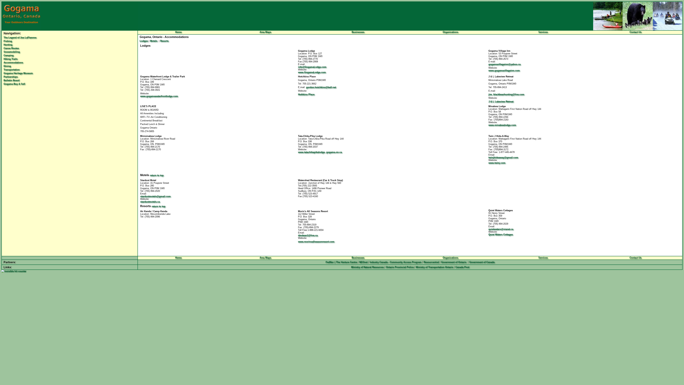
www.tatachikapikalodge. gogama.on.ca (320, 152)
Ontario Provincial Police (400, 267)
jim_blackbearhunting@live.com (506, 94)
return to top (157, 175)
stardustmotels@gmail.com (155, 196)
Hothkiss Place (306, 94)
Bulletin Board (11, 80)
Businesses (358, 32)
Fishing (8, 41)
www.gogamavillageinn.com (504, 70)
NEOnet (363, 262)
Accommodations (13, 62)
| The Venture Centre (346, 262)
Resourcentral (431, 262)
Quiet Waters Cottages (500, 234)
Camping (9, 55)
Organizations (450, 32)
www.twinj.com (496, 162)
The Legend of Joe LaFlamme (20, 37)
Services (543, 32)
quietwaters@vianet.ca (500, 229)
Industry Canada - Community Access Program (395, 262)
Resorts (164, 41)
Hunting (8, 44)
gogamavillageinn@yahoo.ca (504, 64)
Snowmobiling (12, 51)
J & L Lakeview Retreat (500, 101)
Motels (153, 41)
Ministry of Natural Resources (367, 267)
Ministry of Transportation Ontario (434, 267)
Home (178, 32)
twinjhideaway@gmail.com (503, 157)
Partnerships (11, 76)
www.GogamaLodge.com (312, 72)
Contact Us (635, 32)
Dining (7, 66)
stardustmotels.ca (150, 201)
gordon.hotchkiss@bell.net (321, 87)
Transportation (12, 69)
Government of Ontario (453, 262)
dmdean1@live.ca (308, 235)
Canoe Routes (11, 48)
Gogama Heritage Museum (18, 73)
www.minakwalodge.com (502, 125)
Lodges (144, 41)
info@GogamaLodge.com (312, 67)
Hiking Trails (10, 59)
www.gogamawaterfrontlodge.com (159, 96)
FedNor (330, 262)
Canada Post (462, 267)
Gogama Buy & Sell (14, 84)
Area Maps (265, 32)
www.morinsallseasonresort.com (316, 241)
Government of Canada (481, 262)
